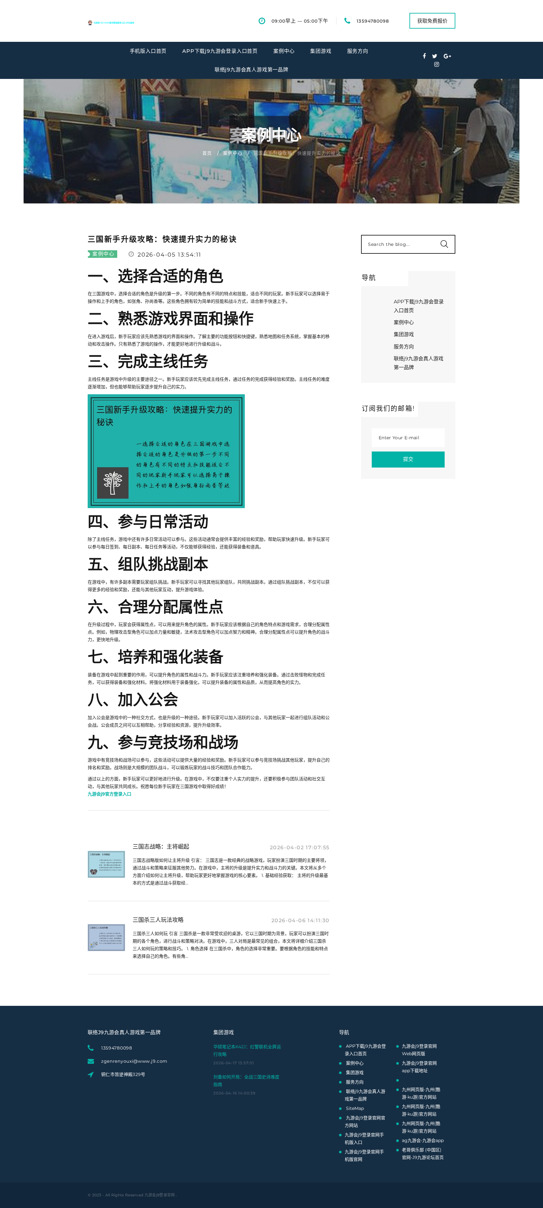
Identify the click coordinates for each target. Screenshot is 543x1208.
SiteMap (355, 1108)
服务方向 (357, 51)
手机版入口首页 (148, 51)
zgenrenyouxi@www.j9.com (134, 1061)
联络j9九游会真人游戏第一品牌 (251, 70)
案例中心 (283, 51)
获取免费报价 (432, 21)
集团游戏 (320, 51)
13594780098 (373, 21)
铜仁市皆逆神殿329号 (123, 1074)
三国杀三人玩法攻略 (158, 920)
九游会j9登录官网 (160, 1195)
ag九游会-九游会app (423, 1140)
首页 (207, 153)
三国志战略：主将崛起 (161, 846)
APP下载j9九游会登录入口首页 (220, 51)
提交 (408, 459)
